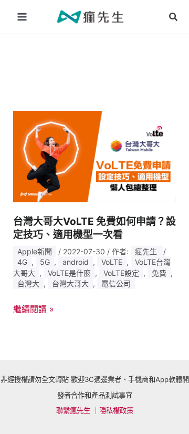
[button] (173, 17)
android (75, 261)
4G (22, 261)
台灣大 (28, 283)
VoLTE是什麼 (69, 272)
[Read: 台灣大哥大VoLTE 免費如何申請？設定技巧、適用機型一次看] (94, 155)
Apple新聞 (34, 251)
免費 (159, 272)
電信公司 (116, 283)
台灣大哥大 (70, 283)
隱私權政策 (116, 410)
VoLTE (111, 261)
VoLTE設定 (121, 272)
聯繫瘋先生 (73, 410)
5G (45, 261)
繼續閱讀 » (33, 309)
